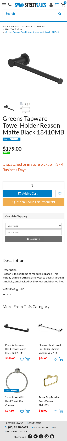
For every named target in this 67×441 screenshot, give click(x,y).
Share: (6, 139)
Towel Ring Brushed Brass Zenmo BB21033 (49, 401)
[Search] (59, 14)
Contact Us (34, 423)
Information (41, 427)
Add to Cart (30, 193)
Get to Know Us (14, 423)
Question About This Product (32, 202)
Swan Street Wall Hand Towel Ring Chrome (14, 401)
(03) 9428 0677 (18, 427)
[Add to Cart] (27, 359)
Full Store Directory (17, 431)
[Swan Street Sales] (30, 4)
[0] (63, 5)
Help (55, 427)
